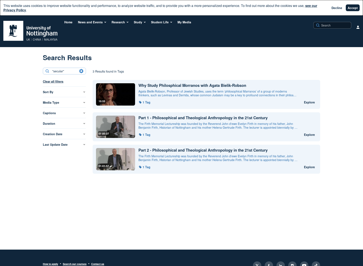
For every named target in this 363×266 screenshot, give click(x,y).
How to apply (50, 264)
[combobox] (64, 71)
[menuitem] (68, 22)
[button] (144, 102)
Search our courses (75, 264)
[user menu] (358, 27)
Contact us (97, 264)
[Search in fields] (81, 71)
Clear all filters (53, 81)
